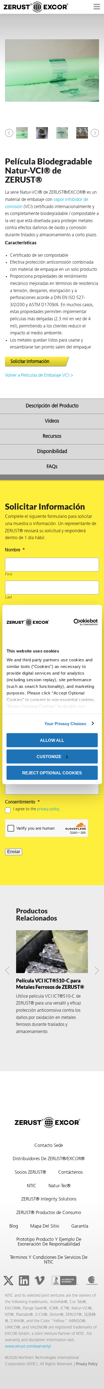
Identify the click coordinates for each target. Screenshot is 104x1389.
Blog (13, 1226)
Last (8, 597)
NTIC (31, 1186)
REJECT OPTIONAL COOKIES (52, 772)
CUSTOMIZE (49, 756)
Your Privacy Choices (65, 723)
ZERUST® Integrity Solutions (48, 1199)
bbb (65, 1280)
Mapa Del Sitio (44, 1226)
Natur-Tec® (59, 1186)
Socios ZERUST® (30, 1172)
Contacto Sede (48, 1146)
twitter (8, 1280)
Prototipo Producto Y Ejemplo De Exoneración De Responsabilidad (48, 1242)
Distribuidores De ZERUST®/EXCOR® (49, 1159)
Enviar (13, 851)
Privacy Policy (86, 1364)
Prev (9, 133)
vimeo (39, 1280)
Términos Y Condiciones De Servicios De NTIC (48, 1260)
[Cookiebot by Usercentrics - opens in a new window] (73, 622)
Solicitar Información (30, 362)
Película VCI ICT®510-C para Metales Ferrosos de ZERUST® (50, 983)
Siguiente (95, 133)
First (8, 574)
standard (92, 1280)
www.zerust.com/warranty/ (28, 1347)
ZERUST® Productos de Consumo (48, 1213)
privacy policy (48, 809)
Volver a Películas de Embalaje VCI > (39, 375)
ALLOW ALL (52, 740)
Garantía (79, 1226)
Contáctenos (70, 1172)
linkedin (23, 1280)
